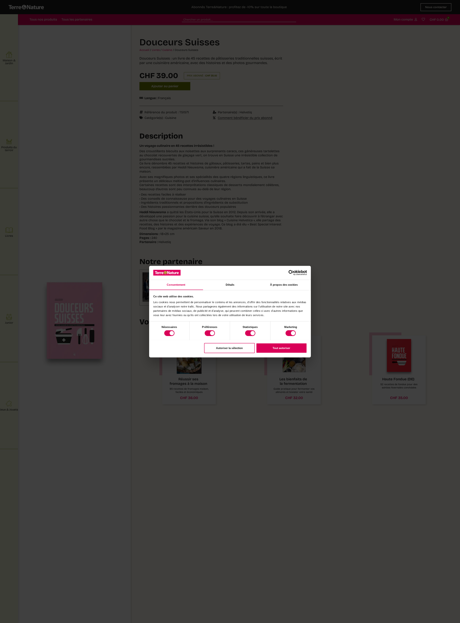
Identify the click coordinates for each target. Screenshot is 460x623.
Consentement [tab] (176, 284)
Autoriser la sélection (229, 347)
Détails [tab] (230, 284)
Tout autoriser (281, 347)
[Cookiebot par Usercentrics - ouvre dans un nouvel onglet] (291, 272)
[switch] (210, 333)
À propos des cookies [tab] (284, 284)
